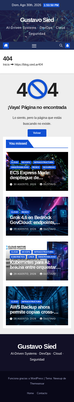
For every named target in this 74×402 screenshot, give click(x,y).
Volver (37, 132)
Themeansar (37, 383)
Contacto (42, 393)
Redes (35, 167)
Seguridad (49, 167)
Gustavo (49, 184)
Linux (31, 257)
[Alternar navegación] (34, 46)
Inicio (6, 64)
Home (30, 393)
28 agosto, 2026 (25, 318)
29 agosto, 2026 (25, 229)
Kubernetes (18, 257)
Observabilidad (20, 167)
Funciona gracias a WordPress (26, 378)
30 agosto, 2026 (25, 184)
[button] (61, 45)
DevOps (26, 162)
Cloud (14, 162)
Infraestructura (43, 162)
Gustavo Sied (37, 20)
